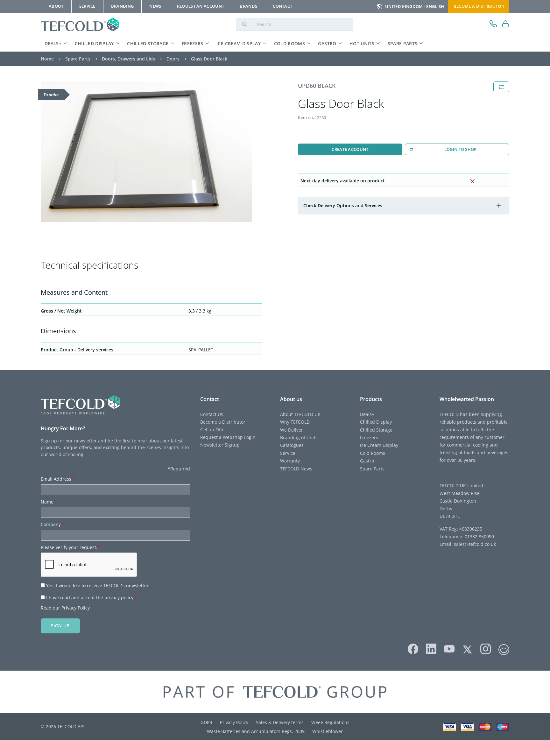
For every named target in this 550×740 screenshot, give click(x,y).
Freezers (192, 43)
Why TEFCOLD (295, 422)
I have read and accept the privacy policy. (91, 598)
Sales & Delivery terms (280, 722)
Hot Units (361, 43)
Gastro (327, 43)
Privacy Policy (75, 608)
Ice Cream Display (238, 43)
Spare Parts (403, 43)
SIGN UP (60, 626)
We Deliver (291, 430)
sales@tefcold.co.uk (474, 544)
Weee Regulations (330, 722)
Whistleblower (327, 731)
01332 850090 (478, 536)
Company (52, 524)
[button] (499, 206)
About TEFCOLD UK (300, 414)
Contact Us (211, 414)
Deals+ (53, 43)
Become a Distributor (222, 422)
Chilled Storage (147, 43)
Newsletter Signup (220, 445)
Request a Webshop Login (228, 437)
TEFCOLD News (296, 469)
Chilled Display (94, 43)
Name (48, 502)
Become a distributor (479, 6)
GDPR (206, 722)
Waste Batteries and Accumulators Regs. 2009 (256, 731)
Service (287, 453)
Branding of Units (299, 437)
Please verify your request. (70, 547)
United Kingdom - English (414, 6)
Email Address (57, 479)
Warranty (290, 461)
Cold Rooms (289, 43)
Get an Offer (213, 429)
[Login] (505, 24)
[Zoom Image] (146, 151)
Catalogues (292, 445)
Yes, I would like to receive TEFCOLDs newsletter (97, 585)
